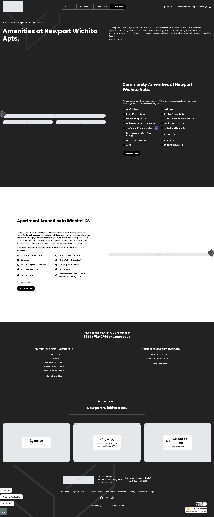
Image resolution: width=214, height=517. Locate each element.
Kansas (13, 22)
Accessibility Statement (114, 505)
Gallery (132, 491)
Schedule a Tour (131, 153)
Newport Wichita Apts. (27, 22)
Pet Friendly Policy (94, 491)
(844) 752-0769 (96, 337)
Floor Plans (64, 491)
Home (5, 22)
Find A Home (118, 6)
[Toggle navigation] (210, 7)
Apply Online (168, 6)
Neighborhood (78, 491)
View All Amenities (54, 376)
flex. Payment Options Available (140, 128)
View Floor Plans (160, 364)
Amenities (122, 491)
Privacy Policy (95, 505)
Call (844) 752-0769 (138, 481)
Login (152, 491)
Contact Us (114, 39)
